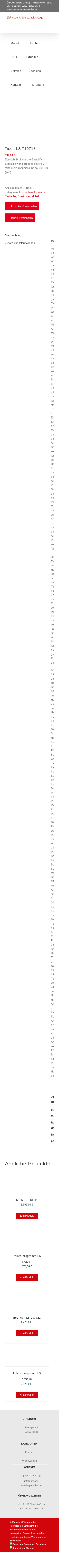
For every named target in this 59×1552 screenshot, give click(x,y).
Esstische (10, 196)
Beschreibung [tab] (13, 235)
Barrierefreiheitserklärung (23, 1529)
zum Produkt (27, 1215)
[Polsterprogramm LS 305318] (27, 1348)
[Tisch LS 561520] (27, 1174)
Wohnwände (29, 1460)
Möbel (35, 196)
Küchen (29, 1452)
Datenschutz (29, 1525)
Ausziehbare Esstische (32, 192)
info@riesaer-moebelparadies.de (22, 9)
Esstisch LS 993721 (27, 1317)
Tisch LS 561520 (27, 1200)
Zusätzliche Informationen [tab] (20, 243)
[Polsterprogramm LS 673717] (27, 1230)
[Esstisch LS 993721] (27, 1292)
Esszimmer (24, 196)
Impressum (15, 1525)
